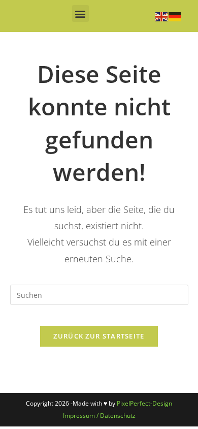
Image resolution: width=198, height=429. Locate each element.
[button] (80, 13)
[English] (162, 15)
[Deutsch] (175, 15)
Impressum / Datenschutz (99, 415)
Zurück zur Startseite (98, 336)
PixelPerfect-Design (144, 403)
